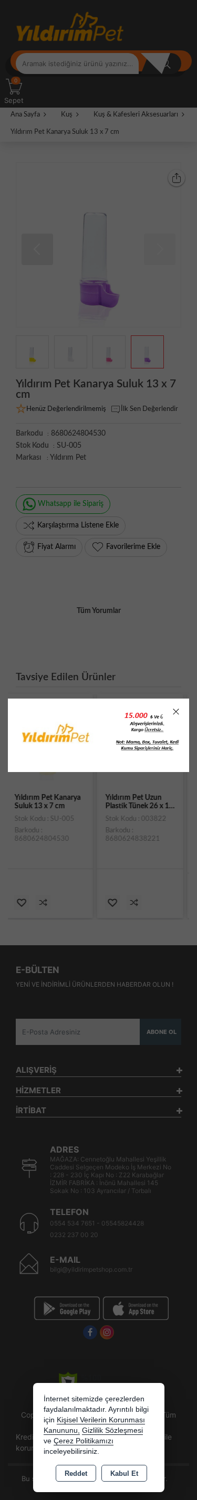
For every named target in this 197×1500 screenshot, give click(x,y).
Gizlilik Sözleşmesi (112, 1430)
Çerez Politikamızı (83, 1441)
